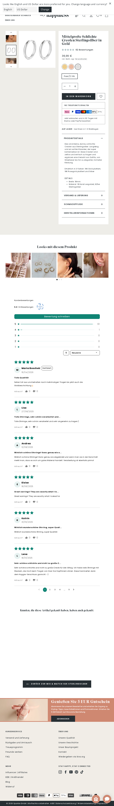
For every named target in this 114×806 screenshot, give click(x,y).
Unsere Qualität (67, 737)
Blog (8, 781)
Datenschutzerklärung (66, 803)
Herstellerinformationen (79, 213)
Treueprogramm (14, 747)
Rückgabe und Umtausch (19, 742)
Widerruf (10, 786)
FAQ (8, 756)
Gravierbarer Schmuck (18, 15)
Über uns (10, 20)
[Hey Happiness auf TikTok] (82, 772)
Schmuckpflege (73, 204)
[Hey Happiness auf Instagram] (60, 772)
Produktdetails (73, 138)
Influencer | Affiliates (17, 772)
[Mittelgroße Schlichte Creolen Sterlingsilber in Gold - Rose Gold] (11, 657)
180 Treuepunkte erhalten (76, 105)
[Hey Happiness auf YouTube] (71, 772)
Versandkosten (81, 59)
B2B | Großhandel (14, 777)
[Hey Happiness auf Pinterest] (76, 772)
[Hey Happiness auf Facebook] (65, 772)
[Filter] (66, 352)
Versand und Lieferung (17, 737)
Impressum (102, 803)
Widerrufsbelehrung (87, 803)
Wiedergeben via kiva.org (72, 756)
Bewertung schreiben (57, 316)
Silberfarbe (78, 67)
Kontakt (63, 752)
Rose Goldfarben (71, 67)
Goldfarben (64, 67)
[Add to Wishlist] (101, 96)
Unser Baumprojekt (68, 747)
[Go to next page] (74, 590)
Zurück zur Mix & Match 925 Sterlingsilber (59, 684)
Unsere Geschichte (68, 742)
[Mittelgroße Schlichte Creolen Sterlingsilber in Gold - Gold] (7, 657)
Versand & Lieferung (76, 195)
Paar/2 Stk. (69, 76)
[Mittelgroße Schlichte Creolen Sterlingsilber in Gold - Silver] (15, 657)
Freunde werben (14, 752)
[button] (68, 49)
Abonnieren (63, 719)
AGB (52, 803)
